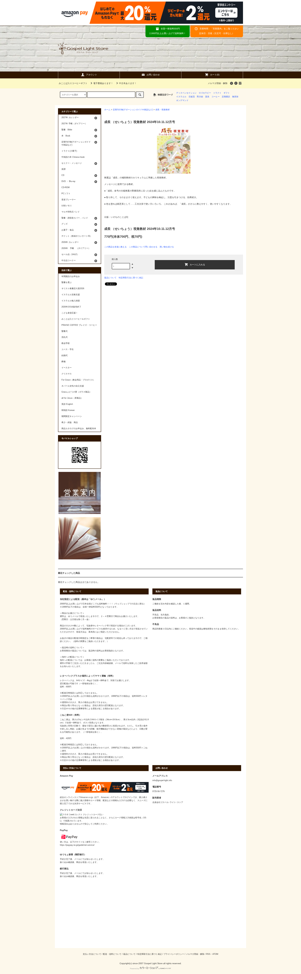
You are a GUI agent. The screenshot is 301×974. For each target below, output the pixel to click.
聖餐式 (64, 331)
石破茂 (192, 97)
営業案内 (217, 28)
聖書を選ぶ (66, 282)
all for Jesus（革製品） (72, 398)
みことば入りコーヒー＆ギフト (75, 319)
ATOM (215, 954)
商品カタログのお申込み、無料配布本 (78, 428)
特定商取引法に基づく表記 (131, 277)
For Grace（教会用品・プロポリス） (78, 380)
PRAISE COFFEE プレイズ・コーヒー (79, 325)
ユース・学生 (67, 349)
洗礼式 (64, 337)
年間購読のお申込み (70, 276)
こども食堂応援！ (69, 313)
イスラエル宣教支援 (70, 295)
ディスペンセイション (186, 93)
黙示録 (200, 97)
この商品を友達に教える (115, 247)
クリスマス (66, 374)
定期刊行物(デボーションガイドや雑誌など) (133, 110)
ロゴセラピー (205, 93)
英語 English (67, 404)
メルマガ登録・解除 (217, 83)
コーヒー (215, 97)
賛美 (207, 97)
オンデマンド (182, 100)
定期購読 (226, 97)
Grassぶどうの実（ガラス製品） (76, 392)
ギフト (227, 93)
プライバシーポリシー (174, 954)
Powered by (134, 968)
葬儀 (63, 361)
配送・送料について (112, 954)
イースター (66, 368)
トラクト (217, 93)
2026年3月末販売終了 (71, 307)
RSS (208, 954)
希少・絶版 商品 (69, 422)
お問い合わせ (153, 74)
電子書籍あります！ (103, 83)
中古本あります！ (128, 83)
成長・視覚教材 (162, 110)
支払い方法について (92, 954)
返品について (110, 277)
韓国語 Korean (68, 410)
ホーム (107, 110)
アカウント (91, 74)
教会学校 (65, 343)
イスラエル (181, 97)
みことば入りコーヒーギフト (73, 83)
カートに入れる (197, 264)
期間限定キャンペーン (71, 416)
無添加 (235, 97)
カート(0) (214, 74)
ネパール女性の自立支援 (72, 386)
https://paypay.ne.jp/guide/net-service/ (77, 845)
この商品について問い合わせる (143, 247)
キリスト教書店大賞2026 (72, 288)
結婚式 (64, 355)
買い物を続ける (167, 247)
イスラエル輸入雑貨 (70, 301)
